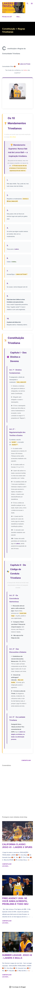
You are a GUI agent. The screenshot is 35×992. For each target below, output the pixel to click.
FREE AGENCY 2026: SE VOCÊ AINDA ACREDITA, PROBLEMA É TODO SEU (15, 901)
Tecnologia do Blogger (18, 987)
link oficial (13, 137)
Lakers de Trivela (10, 5)
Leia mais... (5, 866)
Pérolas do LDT (7, 16)
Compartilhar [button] (26, 760)
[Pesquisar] (27, 3)
